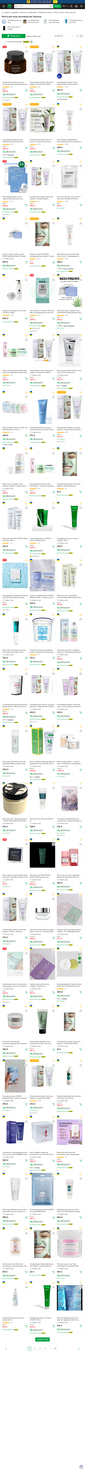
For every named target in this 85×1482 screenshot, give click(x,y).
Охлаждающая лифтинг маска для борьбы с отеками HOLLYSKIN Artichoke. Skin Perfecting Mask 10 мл (68, 1043)
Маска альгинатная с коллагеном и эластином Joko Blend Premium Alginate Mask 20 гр (69, 198)
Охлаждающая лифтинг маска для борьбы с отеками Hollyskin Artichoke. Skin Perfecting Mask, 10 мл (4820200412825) (69, 485)
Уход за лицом (59, 12)
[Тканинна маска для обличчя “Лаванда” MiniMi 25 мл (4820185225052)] (42, 963)
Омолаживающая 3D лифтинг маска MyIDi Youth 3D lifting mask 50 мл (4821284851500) (69, 985)
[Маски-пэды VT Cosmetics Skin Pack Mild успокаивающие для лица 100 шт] (42, 290)
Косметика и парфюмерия (28, 12)
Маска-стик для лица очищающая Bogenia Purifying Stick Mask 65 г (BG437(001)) (68, 876)
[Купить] (26, 90)
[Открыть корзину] (81, 6)
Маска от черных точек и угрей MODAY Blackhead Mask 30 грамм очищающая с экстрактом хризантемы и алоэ (13, 255)
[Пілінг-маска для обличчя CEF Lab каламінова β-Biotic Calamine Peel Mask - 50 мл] (15, 741)
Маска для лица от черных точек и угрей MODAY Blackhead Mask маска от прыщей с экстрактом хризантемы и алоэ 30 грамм (69, 312)
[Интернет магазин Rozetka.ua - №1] (9, 6)
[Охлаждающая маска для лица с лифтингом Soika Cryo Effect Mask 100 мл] (42, 407)
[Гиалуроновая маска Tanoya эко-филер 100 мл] (15, 1297)
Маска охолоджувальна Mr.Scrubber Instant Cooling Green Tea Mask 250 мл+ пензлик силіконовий (14, 372)
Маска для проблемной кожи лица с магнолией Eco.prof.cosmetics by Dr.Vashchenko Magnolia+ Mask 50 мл (15, 1211)
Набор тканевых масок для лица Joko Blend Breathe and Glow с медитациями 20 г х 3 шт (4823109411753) (15, 429)
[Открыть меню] (4, 6)
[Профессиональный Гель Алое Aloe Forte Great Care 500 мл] (69, 1075)
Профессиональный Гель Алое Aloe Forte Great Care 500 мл (69, 1097)
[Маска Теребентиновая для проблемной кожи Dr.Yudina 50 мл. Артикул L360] (42, 1132)
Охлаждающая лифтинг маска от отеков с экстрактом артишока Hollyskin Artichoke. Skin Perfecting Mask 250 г (42, 141)
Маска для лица (70, 12)
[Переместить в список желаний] (26, 47)
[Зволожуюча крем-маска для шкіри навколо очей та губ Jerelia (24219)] (42, 909)
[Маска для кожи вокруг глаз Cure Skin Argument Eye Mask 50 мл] (15, 629)
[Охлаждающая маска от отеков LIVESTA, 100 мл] (69, 518)
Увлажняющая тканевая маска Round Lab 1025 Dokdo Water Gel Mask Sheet (15, 597)
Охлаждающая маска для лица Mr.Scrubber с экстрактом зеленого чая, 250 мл (42, 485)
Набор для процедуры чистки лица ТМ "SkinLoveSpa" (14, 311)
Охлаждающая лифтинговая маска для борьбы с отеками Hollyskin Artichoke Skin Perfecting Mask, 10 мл (41, 1265)
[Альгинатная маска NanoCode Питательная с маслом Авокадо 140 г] (15, 1243)
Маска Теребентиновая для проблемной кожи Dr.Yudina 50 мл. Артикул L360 (41, 1154)
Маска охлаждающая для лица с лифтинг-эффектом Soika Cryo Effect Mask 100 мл (68, 1319)
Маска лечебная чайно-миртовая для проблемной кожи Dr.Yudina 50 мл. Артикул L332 (42, 763)
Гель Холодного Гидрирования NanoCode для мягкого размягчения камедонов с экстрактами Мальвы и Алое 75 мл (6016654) (69, 141)
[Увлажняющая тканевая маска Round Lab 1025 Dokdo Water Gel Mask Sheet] (15, 575)
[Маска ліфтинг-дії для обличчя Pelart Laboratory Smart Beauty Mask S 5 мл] (15, 854)
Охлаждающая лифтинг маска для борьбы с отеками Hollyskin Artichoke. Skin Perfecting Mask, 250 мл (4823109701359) (42, 198)
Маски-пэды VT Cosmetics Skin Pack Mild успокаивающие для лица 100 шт (42, 312)
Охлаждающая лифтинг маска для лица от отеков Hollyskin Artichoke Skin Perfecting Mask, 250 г (68, 706)
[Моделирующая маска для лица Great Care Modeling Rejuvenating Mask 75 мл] (69, 1189)
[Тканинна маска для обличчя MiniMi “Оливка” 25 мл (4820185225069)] (69, 909)
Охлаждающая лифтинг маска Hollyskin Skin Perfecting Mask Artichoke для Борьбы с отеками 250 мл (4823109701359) (69, 83)
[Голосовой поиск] (51, 6)
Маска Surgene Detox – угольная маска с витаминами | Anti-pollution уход (68, 763)
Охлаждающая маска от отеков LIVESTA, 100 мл (67, 539)
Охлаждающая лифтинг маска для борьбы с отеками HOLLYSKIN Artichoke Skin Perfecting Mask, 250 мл (42, 1097)
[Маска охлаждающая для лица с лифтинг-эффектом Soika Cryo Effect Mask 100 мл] (69, 1297)
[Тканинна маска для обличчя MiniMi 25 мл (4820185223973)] (42, 1189)
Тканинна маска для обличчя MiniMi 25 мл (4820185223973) (42, 1210)
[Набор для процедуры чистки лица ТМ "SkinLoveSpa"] (15, 290)
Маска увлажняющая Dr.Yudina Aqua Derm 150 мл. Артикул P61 (69, 371)
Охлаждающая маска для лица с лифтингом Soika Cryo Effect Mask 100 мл (41, 429)
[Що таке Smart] (31, 42)
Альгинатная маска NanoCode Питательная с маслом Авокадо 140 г (14, 1265)
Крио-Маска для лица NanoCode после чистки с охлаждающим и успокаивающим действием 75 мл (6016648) (68, 255)
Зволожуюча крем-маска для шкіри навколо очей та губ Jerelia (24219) (42, 930)
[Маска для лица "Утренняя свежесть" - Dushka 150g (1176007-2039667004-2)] (15, 798)
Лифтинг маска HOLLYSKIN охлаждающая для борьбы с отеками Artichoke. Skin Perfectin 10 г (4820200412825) (42, 255)
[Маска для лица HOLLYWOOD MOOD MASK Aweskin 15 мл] (42, 854)
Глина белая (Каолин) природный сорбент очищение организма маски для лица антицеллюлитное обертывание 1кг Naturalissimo (42, 651)
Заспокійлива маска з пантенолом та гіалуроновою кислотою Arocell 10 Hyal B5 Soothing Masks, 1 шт (14, 985)
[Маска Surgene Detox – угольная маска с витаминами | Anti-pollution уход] (69, 741)
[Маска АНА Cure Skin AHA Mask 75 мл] (42, 798)
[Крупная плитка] (77, 36)
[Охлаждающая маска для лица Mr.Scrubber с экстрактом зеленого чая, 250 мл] (42, 463)
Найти (57, 6)
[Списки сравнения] (76, 6)
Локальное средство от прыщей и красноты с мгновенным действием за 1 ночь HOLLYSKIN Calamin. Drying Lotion (69, 651)
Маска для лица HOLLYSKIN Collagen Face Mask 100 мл (15, 539)
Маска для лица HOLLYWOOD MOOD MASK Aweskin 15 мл (40, 876)
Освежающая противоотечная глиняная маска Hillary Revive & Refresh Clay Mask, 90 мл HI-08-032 (42, 1043)
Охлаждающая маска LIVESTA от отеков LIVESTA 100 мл (41, 539)
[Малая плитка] (81, 36)
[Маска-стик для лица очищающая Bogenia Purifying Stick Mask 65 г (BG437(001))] (69, 854)
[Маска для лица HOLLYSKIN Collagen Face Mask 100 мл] (15, 518)
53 (55, 1348)
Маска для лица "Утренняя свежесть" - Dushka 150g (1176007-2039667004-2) (15, 820)
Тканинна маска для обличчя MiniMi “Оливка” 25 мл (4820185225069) (69, 930)
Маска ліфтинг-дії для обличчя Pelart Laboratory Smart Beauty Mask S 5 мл (15, 876)
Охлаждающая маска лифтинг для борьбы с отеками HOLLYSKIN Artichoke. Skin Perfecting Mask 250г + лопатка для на (42, 372)
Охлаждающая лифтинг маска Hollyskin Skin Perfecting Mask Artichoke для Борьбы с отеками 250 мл (14, 141)
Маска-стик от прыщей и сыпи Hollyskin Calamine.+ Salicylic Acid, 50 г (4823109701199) (14, 485)
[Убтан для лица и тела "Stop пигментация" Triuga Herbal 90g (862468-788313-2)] (69, 1243)
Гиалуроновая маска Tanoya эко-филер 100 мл (13, 1319)
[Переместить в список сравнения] (26, 51)
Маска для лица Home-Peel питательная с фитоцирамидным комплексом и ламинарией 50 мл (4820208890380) (68, 1154)
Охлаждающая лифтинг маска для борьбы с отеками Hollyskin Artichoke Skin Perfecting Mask (69, 429)
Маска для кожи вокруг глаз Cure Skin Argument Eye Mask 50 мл (14, 651)
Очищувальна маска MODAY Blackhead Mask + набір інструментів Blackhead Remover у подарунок (14, 1097)
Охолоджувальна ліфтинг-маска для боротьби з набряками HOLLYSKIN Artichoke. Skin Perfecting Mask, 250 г (42, 706)
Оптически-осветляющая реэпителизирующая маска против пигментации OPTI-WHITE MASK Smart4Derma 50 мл (14, 1043)
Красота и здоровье (11, 12)
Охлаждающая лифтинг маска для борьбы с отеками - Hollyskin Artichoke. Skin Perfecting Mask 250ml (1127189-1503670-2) (14, 931)
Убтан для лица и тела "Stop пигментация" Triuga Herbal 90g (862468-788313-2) (67, 1265)
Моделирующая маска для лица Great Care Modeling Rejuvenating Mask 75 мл (68, 1211)
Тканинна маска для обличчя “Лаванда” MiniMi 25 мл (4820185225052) (39, 985)
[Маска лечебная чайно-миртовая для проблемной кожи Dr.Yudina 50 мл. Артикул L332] (42, 741)
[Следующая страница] (79, 1349)
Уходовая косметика (46, 12)
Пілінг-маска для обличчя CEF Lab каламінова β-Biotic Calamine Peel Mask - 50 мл (14, 763)
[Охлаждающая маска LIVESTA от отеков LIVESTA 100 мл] (42, 518)
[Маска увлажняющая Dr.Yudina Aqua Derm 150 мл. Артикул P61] (69, 350)
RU (64, 6)
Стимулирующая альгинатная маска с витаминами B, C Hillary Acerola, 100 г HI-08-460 (15, 706)
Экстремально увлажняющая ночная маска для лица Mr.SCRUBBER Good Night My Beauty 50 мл (14, 1154)
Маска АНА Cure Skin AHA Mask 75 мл (41, 820)
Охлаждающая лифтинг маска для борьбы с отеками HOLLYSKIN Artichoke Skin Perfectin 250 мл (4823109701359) (41, 83)
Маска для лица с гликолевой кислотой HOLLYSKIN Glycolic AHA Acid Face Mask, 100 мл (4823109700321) (69, 597)
